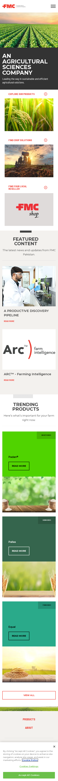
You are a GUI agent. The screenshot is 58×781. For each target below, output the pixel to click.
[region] (29, 761)
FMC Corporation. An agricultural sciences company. (21, 6)
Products (29, 719)
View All (29, 695)
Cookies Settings (28, 766)
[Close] (54, 746)
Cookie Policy (30, 760)
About (29, 727)
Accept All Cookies (29, 775)
